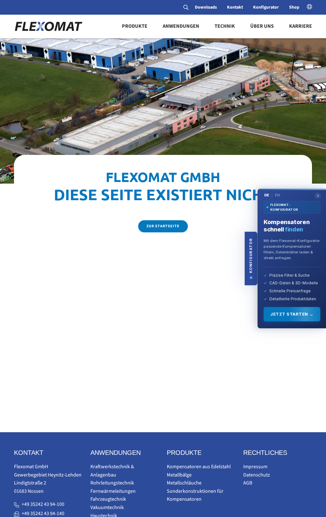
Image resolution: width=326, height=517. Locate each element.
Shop (294, 7)
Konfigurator (266, 7)
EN (277, 195)
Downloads (206, 7)
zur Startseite (163, 226)
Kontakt (235, 7)
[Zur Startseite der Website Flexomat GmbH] (48, 26)
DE (266, 195)
